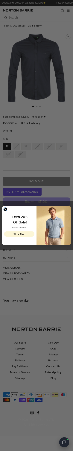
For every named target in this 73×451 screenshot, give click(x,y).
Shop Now (19, 234)
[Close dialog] (5, 209)
